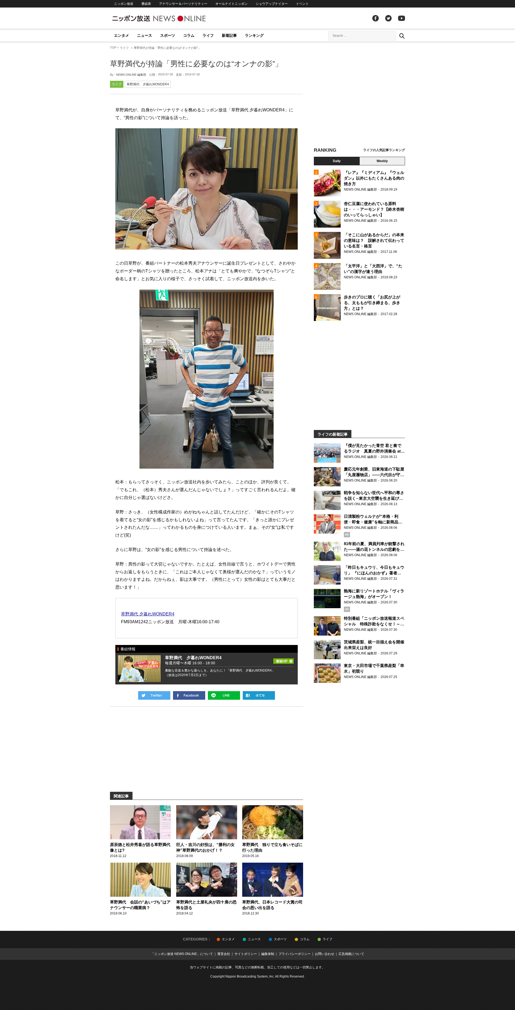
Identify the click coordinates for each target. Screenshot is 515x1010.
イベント (302, 4)
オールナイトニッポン (231, 4)
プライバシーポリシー (294, 954)
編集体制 (267, 954)
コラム (188, 35)
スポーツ (167, 35)
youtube (401, 18)
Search (402, 35)
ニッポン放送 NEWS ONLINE (169, 18)
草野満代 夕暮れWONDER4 (148, 84)
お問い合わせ (324, 954)
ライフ (208, 35)
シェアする (189, 695)
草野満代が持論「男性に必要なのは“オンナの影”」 (196, 64)
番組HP (283, 659)
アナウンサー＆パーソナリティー (183, 4)
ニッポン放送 (123, 4)
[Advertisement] (359, 95)
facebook (375, 18)
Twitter (388, 18)
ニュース (144, 35)
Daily (337, 161)
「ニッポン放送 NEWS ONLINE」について (182, 954)
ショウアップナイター (272, 4)
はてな (259, 695)
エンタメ (121, 35)
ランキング (254, 35)
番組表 (146, 4)
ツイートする (154, 695)
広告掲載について (351, 954)
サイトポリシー (245, 954)
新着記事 (229, 35)
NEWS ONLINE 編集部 (131, 74)
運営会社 (223, 954)
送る (224, 695)
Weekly (382, 161)
